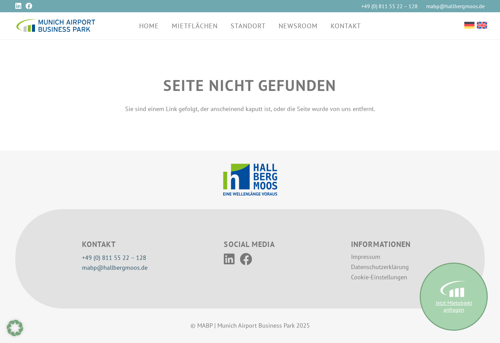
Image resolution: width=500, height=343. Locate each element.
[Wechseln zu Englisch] (482, 26)
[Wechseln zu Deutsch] (469, 26)
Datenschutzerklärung (380, 267)
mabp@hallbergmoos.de (115, 267)
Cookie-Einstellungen (379, 277)
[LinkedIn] (18, 6)
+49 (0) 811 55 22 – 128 (114, 258)
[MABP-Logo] (55, 26)
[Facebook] (29, 6)
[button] (224, 26)
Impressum (365, 257)
